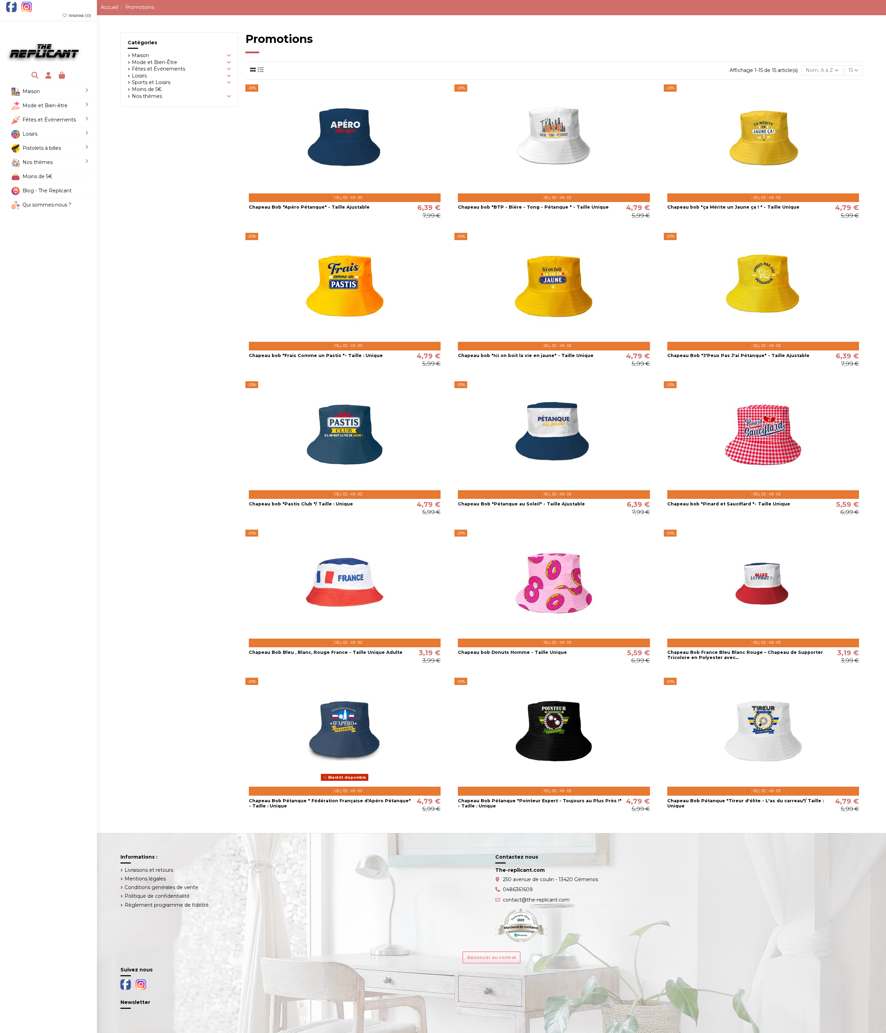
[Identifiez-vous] (48, 76)
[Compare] (344, 187)
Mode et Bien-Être (154, 62)
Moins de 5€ (147, 89)
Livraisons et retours (149, 870)
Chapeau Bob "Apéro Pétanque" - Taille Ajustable (309, 207)
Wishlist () (79, 15)
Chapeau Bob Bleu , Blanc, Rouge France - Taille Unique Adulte (326, 652)
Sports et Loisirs (151, 82)
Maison (140, 55)
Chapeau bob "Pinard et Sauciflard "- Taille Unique (728, 503)
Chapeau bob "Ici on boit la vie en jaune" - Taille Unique (526, 355)
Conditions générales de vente (161, 887)
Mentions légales (145, 879)
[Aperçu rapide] (354, 187)
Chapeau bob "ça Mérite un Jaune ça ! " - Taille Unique (733, 207)
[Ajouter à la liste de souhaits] (335, 187)
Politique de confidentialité (157, 896)
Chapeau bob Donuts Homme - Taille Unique (512, 652)
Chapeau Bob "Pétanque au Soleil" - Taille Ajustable (521, 503)
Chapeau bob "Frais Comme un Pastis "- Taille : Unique (316, 355)
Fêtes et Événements (158, 69)
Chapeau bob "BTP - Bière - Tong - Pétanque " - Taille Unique (533, 207)
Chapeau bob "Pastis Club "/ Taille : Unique (301, 503)
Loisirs (139, 76)
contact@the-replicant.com (536, 900)
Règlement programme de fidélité (167, 905)
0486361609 (518, 889)
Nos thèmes (147, 96)
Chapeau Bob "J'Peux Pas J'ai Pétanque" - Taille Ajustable (738, 355)
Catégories (142, 42)
